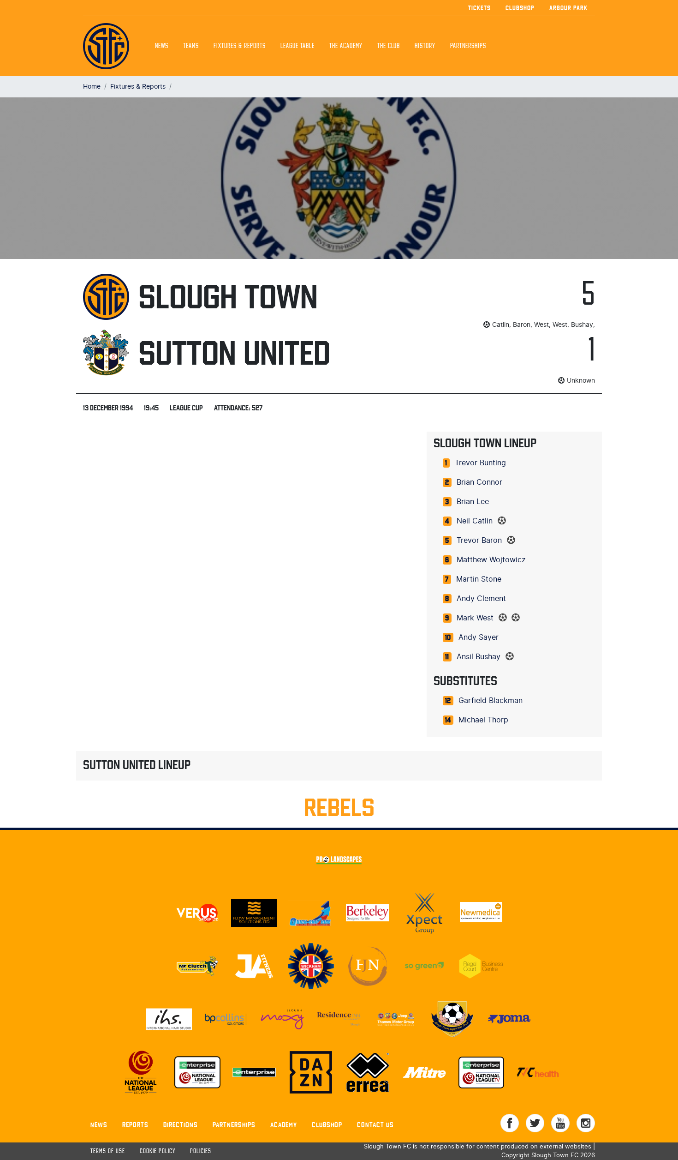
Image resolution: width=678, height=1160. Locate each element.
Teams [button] (191, 46)
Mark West (475, 618)
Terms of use (107, 1151)
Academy (283, 1125)
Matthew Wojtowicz (491, 560)
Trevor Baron (479, 540)
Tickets (479, 8)
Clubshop (520, 8)
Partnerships (234, 1125)
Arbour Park (568, 8)
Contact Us (375, 1125)
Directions (180, 1125)
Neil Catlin (475, 521)
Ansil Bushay (478, 657)
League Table (297, 46)
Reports (135, 1125)
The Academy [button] (346, 46)
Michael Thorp (483, 720)
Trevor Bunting (480, 463)
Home (92, 86)
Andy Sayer (478, 637)
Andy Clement (481, 598)
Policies (200, 1151)
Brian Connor (479, 482)
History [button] (425, 46)
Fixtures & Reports (240, 46)
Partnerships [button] (468, 46)
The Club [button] (388, 46)
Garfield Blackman (490, 700)
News (161, 46)
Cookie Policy (157, 1151)
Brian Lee (473, 501)
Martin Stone (478, 579)
